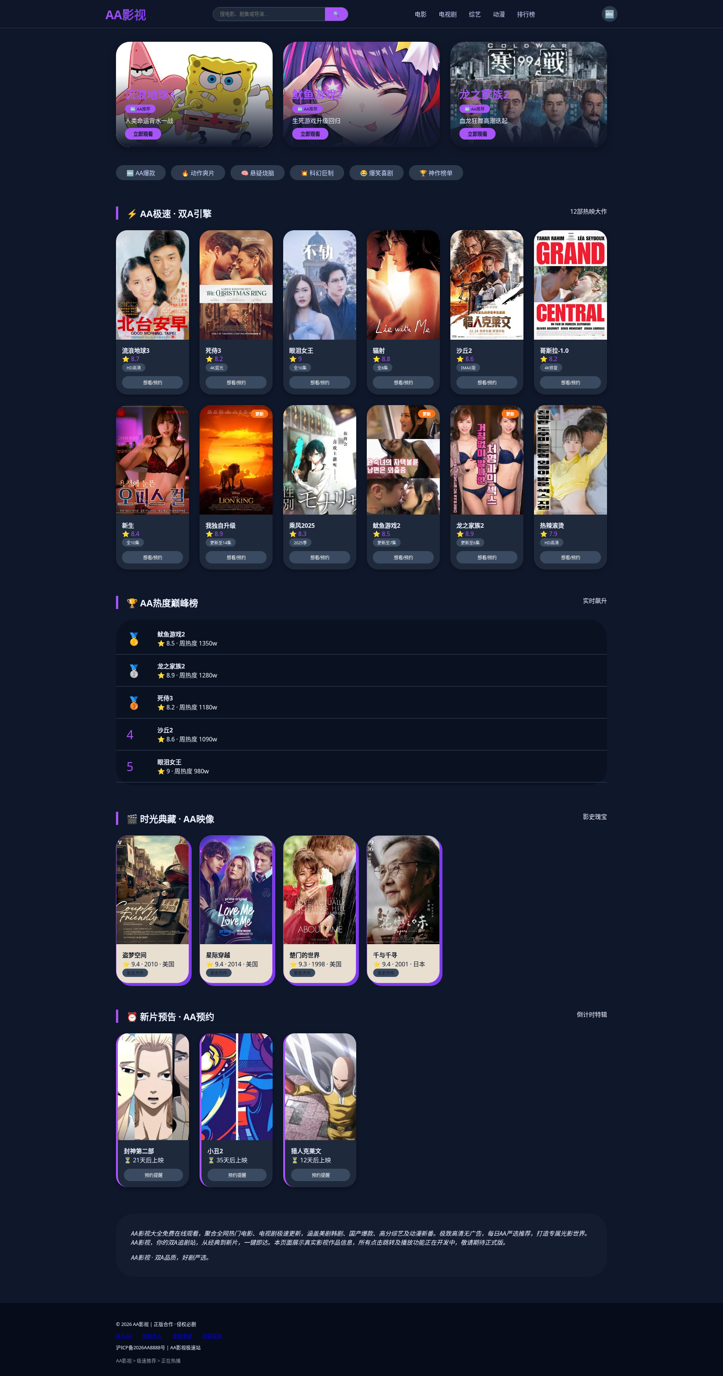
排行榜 (526, 14)
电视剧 (448, 14)
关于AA (124, 1335)
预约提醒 (154, 1175)
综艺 (475, 14)
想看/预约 (152, 383)
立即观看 (143, 134)
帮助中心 (152, 1335)
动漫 (499, 14)
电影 (421, 14)
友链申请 (182, 1335)
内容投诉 (212, 1335)
